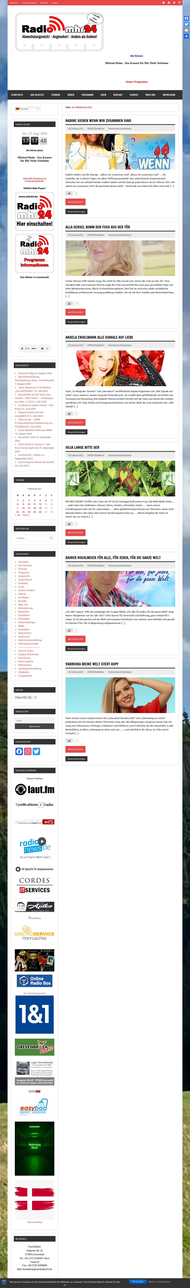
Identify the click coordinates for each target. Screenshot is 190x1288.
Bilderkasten (24, 664)
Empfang (23, 582)
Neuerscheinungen (76, 211)
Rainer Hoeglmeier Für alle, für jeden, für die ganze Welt (113, 557)
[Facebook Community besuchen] (168, 2)
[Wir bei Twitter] (174, 2)
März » (26, 514)
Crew (103, 94)
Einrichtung (24, 657)
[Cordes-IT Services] (34, 893)
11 (34, 504)
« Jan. (18, 514)
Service (134, 94)
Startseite (17, 94)
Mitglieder (23, 671)
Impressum (169, 94)
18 (34, 507)
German (23, 109)
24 (29, 511)
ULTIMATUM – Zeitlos (29, 454)
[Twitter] (186, 24)
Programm (87, 94)
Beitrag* (44, 2)
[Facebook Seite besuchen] (163, 2)
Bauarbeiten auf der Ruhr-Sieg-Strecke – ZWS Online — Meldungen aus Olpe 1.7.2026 (34, 398)
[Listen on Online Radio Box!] (34, 986)
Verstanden (137, 1282)
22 (17, 511)
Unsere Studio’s (26, 590)
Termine (55, 94)
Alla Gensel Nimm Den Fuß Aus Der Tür (97, 227)
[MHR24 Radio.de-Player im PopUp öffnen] (34, 230)
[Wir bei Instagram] (179, 2)
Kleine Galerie (25, 661)
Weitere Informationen (159, 1282)
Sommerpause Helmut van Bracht (36, 461)
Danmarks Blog (26, 372)
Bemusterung (25, 607)
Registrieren (24, 632)
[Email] (186, 30)
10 (29, 504)
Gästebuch (23, 614)
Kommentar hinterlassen (120, 128)
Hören (71, 94)
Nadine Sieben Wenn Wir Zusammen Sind (98, 120)
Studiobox (23, 597)
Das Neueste (37, 94)
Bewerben (23, 611)
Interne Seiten (25, 650)
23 (23, 511)
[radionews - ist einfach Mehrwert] (34, 861)
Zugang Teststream (28, 654)
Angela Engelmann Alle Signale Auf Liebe (99, 337)
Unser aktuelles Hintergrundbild (35, 429)
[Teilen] (186, 36)
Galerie (22, 593)
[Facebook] (186, 18)
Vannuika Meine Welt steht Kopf (92, 664)
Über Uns (150, 94)
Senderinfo (24, 575)
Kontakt (118, 94)
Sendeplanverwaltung (29, 668)
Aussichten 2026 (27, 437)
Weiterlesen (75, 201)
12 (40, 504)
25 (34, 511)
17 (29, 507)
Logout (55, 2)
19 (40, 507)
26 (40, 511)
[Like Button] (69, 193)
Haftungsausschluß (28, 643)
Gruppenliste (25, 675)
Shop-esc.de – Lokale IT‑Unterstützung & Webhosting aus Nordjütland (34, 423)
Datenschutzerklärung (30, 639)
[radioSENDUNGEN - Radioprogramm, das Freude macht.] (34, 821)
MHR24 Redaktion (95, 128)
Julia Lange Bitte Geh (82, 447)
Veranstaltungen (29, 2)
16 (23, 507)
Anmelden (14, 2)
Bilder (21, 625)
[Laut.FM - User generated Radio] (34, 794)
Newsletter (24, 618)
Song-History (25, 579)
